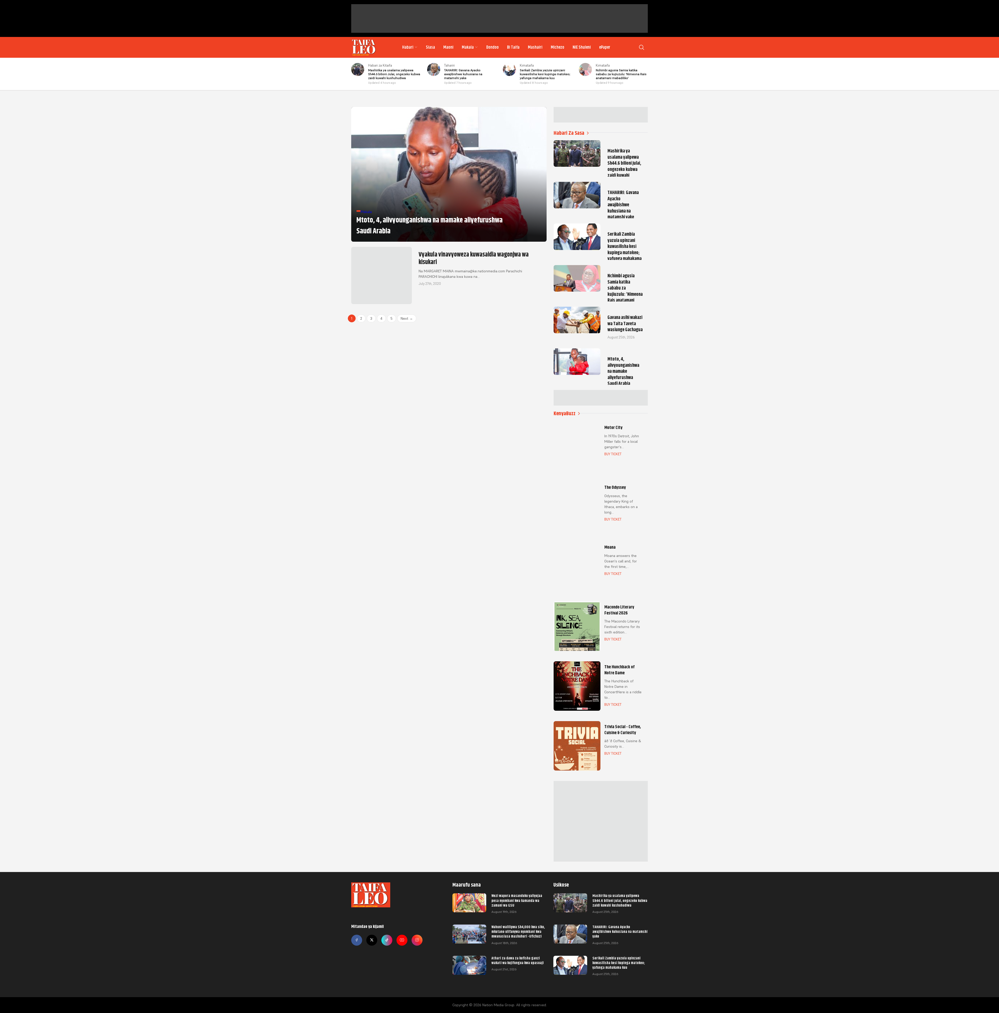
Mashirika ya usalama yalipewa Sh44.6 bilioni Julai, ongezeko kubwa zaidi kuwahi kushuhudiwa (619, 900)
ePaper (604, 47)
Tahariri (449, 65)
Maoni (448, 47)
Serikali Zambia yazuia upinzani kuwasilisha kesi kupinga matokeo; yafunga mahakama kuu (618, 963)
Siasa (430, 47)
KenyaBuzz (564, 413)
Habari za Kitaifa (380, 65)
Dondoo (492, 47)
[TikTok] (387, 940)
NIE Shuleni (582, 47)
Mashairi (535, 47)
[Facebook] (356, 940)
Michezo (557, 47)
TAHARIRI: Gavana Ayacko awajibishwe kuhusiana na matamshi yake (620, 931)
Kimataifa (527, 65)
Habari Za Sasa (569, 133)
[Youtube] (402, 940)
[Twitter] (372, 940)
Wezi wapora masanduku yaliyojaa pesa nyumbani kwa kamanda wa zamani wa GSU (516, 900)
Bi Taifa (513, 47)
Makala (468, 47)
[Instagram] (417, 940)
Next (407, 318)
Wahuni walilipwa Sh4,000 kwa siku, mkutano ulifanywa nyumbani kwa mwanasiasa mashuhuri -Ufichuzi (518, 931)
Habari (407, 47)
